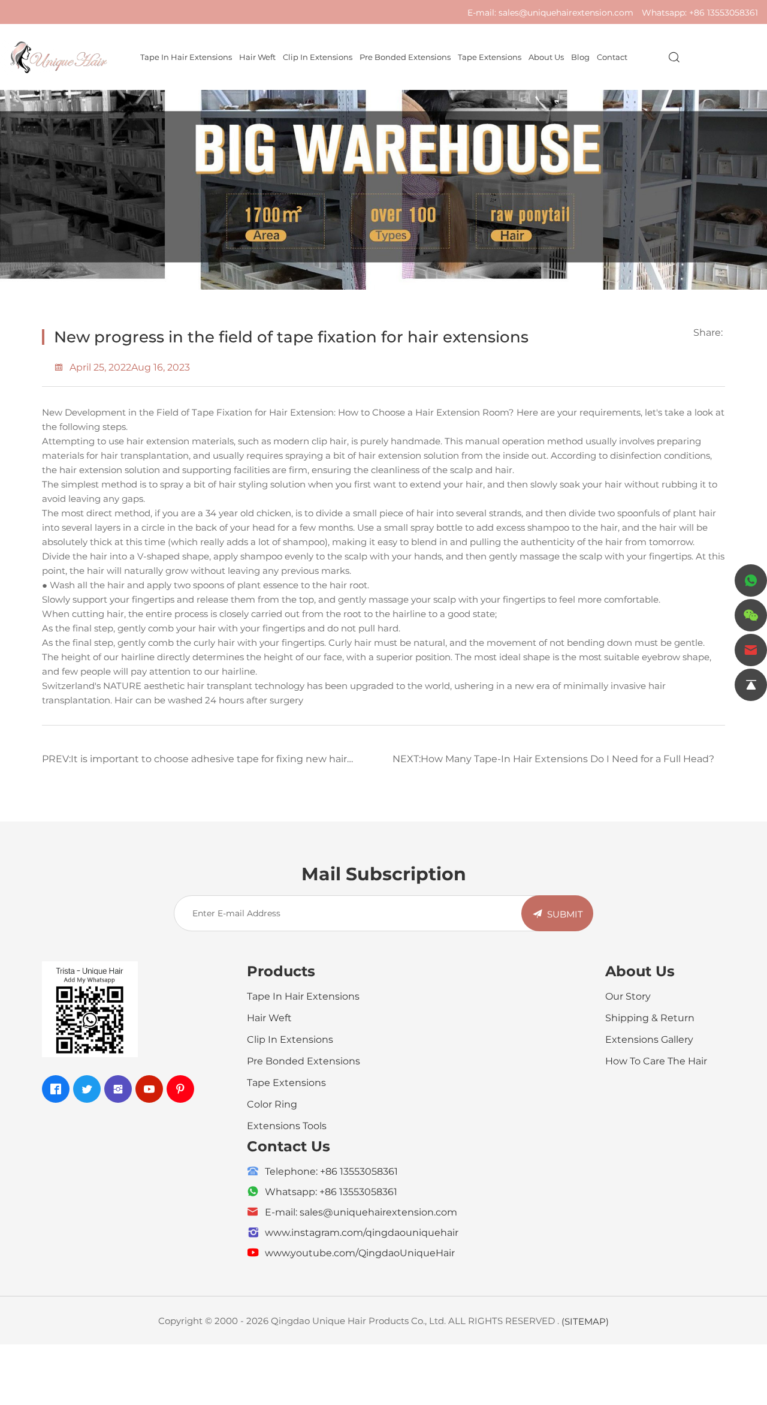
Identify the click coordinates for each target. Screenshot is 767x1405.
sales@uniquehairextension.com (566, 12)
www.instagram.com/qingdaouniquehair (361, 1232)
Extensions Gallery (649, 1039)
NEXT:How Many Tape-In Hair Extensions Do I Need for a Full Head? (553, 758)
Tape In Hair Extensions (186, 57)
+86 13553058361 (723, 12)
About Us (546, 57)
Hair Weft (257, 57)
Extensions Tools (287, 1125)
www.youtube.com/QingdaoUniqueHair (360, 1252)
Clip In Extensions (317, 57)
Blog (580, 57)
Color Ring (272, 1103)
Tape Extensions (489, 57)
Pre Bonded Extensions (405, 57)
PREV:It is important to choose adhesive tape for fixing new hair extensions (194, 763)
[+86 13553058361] (751, 580)
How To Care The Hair (656, 1060)
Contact (612, 57)
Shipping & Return (649, 1017)
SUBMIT (565, 914)
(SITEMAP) (585, 1321)
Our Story (628, 995)
